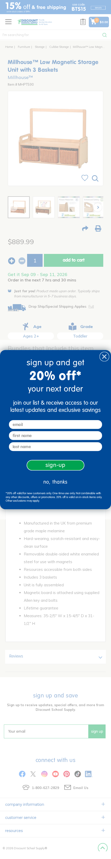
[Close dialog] (104, 356)
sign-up (55, 465)
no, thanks (55, 482)
